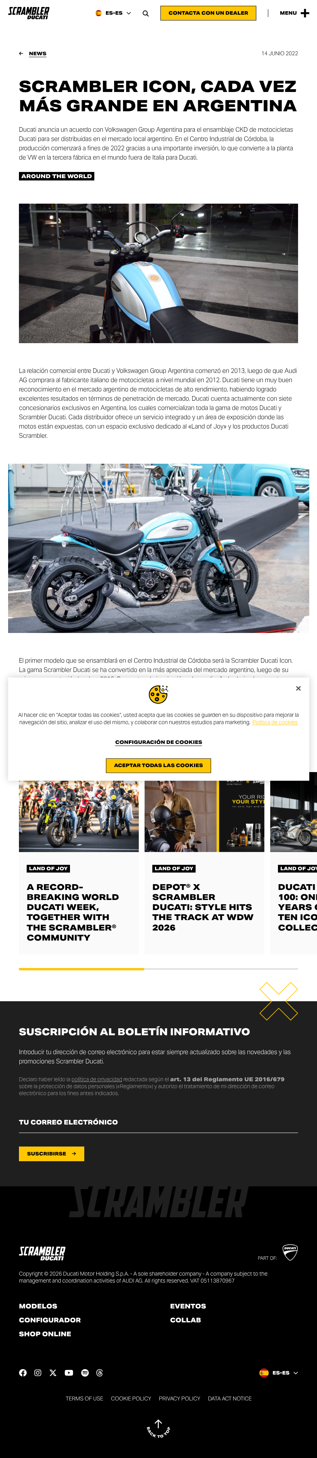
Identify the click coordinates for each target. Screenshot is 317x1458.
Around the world (56, 176)
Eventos (188, 1306)
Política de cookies (275, 722)
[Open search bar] (146, 13)
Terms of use (84, 1398)
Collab (185, 1320)
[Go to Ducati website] (290, 1252)
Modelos (38, 1306)
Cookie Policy (131, 1398)
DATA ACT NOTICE (230, 1398)
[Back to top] (158, 1428)
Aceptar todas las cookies (158, 765)
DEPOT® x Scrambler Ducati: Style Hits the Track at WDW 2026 (203, 907)
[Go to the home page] (28, 13)
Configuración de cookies (158, 742)
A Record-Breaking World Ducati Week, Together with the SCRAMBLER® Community (73, 912)
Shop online (45, 1334)
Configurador (50, 1320)
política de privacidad (97, 1079)
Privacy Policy (179, 1398)
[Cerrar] (298, 688)
